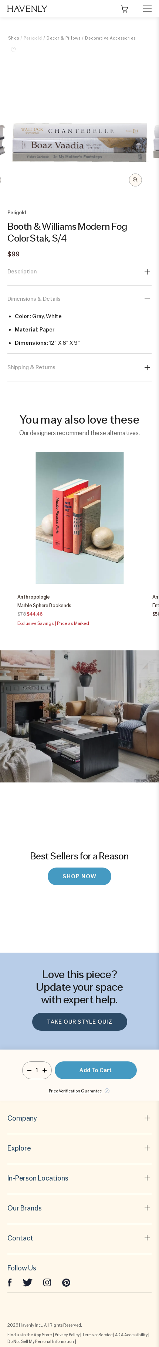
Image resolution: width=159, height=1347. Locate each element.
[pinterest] (66, 1282)
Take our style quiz (79, 1021)
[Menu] (144, 8)
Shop (13, 38)
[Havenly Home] (27, 9)
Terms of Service (97, 1334)
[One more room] (45, 1070)
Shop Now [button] (79, 876)
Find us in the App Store (29, 1334)
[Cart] (124, 8)
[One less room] (29, 1070)
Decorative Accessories (110, 38)
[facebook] (9, 1282)
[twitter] (28, 1282)
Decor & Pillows (64, 38)
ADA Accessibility (131, 1334)
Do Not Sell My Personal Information (40, 1341)
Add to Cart (96, 1070)
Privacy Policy (67, 1334)
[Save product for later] (13, 54)
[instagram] (47, 1282)
